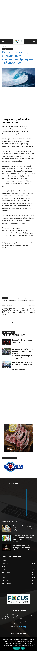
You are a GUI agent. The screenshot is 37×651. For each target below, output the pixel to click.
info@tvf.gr (22, 627)
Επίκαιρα (9, 46)
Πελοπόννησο (12, 300)
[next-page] (6, 374)
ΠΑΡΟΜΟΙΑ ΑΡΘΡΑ (8, 332)
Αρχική (4, 46)
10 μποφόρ (12, 298)
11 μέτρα (19, 298)
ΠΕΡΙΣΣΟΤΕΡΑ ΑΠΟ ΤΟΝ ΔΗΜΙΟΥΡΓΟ (14, 335)
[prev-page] (3, 374)
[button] (3, 41)
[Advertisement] (18, 19)
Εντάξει (16, 648)
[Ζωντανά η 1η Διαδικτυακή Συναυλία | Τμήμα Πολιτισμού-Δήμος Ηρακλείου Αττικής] (6, 547)
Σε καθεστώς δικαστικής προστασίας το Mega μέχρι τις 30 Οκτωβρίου (27, 310)
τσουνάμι (31, 300)
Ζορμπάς (26, 298)
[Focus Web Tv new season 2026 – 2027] (6, 342)
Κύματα (5, 300)
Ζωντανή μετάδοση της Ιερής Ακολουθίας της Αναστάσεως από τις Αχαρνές (24, 528)
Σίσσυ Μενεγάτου (9, 66)
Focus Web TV (5, 344)
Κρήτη (31, 298)
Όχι (23, 648)
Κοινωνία (10, 49)
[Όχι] (35, 644)
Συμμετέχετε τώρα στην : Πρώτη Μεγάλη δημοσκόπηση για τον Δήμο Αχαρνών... (23, 537)
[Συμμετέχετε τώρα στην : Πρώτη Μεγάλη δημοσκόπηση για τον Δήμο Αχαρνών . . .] (6, 538)
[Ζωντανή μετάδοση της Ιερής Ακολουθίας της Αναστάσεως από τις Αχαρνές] (6, 528)
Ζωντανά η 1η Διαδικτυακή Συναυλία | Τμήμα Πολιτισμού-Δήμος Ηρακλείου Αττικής (22, 547)
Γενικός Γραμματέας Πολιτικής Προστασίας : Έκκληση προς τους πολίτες (10, 311)
